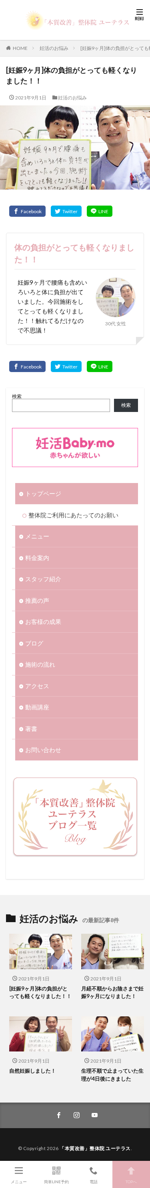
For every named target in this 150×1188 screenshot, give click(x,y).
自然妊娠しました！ (32, 1070)
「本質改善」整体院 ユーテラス (95, 1148)
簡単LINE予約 (56, 1181)
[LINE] (99, 211)
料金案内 (37, 557)
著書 (31, 728)
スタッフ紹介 (43, 578)
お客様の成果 (43, 621)
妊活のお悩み (54, 48)
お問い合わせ (43, 749)
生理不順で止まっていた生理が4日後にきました (112, 1074)
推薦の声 (37, 600)
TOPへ (131, 1181)
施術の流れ (40, 664)
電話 (94, 1181)
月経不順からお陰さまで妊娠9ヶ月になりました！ (112, 992)
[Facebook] (27, 211)
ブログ (34, 643)
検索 (17, 396)
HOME (20, 48)
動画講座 (37, 707)
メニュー (37, 536)
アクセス (37, 685)
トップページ (43, 493)
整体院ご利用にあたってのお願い (73, 515)
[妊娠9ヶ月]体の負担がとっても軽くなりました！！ (40, 992)
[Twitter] (66, 211)
